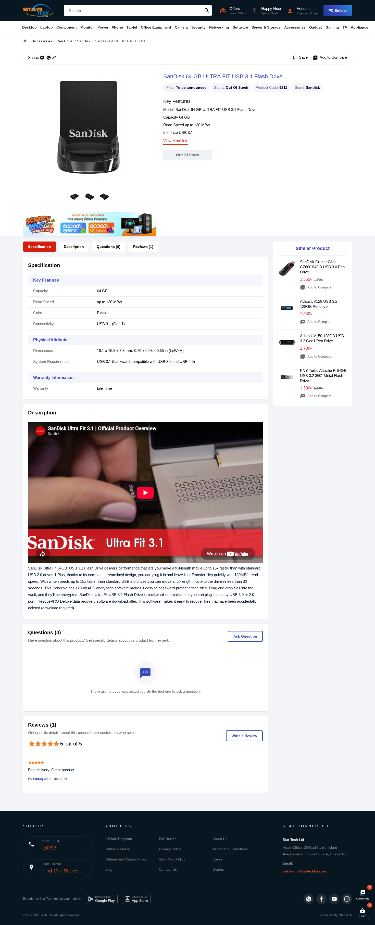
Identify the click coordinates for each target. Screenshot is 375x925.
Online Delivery (117, 849)
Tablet (132, 27)
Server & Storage (266, 27)
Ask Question (245, 636)
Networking (219, 27)
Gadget (315, 27)
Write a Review (244, 736)
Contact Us (168, 869)
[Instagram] (347, 899)
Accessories (295, 27)
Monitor (87, 27)
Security (198, 27)
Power (102, 27)
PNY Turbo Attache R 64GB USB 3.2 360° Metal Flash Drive (323, 375)
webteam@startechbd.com (304, 871)
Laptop (46, 27)
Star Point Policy (172, 859)
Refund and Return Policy (126, 859)
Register (302, 13)
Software (240, 27)
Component (66, 27)
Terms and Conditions (230, 849)
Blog (108, 869)
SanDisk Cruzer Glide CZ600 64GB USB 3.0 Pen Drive (322, 267)
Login (314, 13)
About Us (219, 839)
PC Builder (338, 10)
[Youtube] (334, 899)
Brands (218, 869)
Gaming (332, 27)
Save (300, 57)
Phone (117, 27)
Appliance (359, 27)
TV (345, 27)
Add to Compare (330, 57)
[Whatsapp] (309, 899)
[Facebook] (321, 899)
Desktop (29, 27)
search (207, 10)
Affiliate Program (118, 839)
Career (218, 859)
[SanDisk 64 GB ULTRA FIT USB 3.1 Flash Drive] (89, 126)
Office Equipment (156, 27)
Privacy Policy (170, 849)
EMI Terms (167, 839)
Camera (181, 27)
